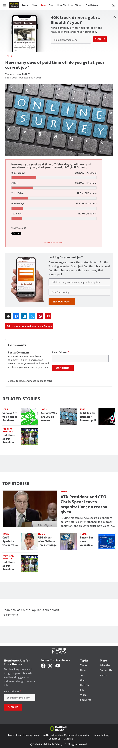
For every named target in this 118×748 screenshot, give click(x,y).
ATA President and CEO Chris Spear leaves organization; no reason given (84, 504)
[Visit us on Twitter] (50, 665)
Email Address (60, 352)
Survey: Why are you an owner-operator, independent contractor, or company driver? (49, 416)
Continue (62, 368)
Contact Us (54, 738)
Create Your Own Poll (53, 242)
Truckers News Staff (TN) (18, 74)
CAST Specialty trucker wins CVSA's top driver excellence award (10, 541)
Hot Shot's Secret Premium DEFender (9, 438)
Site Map (68, 738)
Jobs (8, 56)
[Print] (8, 316)
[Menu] (4, 5)
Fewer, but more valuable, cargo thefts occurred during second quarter (87, 541)
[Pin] (40, 316)
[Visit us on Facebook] (43, 665)
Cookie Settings (102, 734)
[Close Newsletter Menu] (114, 17)
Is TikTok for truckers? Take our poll (88, 416)
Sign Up (100, 39)
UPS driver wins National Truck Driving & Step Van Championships (47, 541)
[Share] (16, 316)
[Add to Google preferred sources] (48, 316)
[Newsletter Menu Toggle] (114, 5)
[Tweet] (32, 316)
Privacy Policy (32, 734)
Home (64, 491)
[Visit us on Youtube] (57, 665)
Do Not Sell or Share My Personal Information (66, 734)
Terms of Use (15, 734)
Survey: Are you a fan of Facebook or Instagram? (10, 416)
